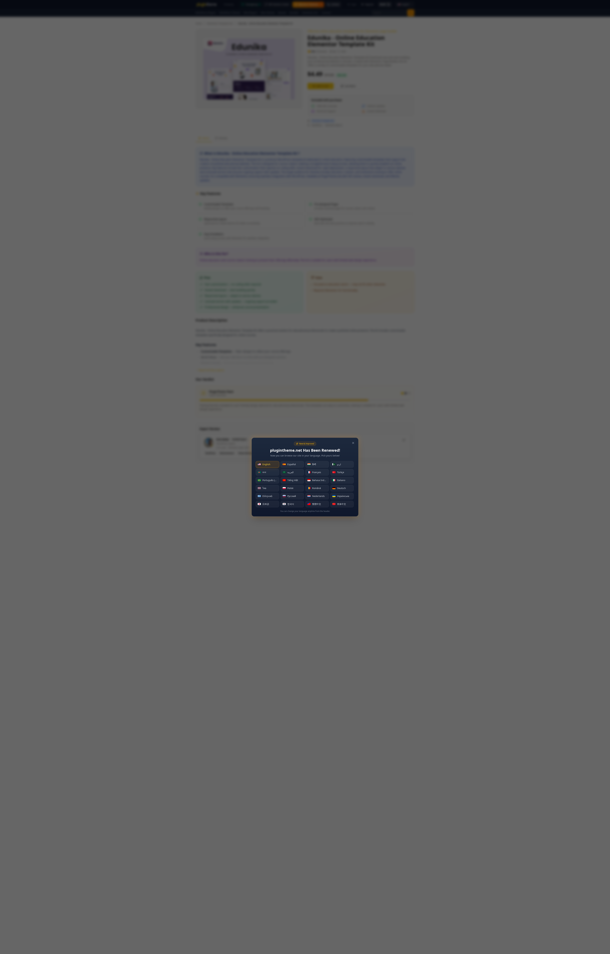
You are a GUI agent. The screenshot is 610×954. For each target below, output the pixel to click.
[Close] (353, 442)
